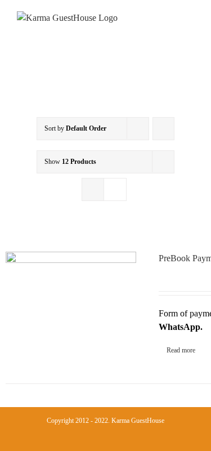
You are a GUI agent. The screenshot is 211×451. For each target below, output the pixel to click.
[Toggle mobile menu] (189, 28)
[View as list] (115, 189)
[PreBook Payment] (71, 301)
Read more (181, 350)
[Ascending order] (163, 128)
